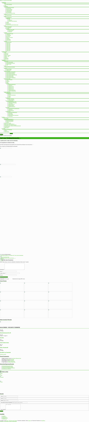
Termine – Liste (6, 56)
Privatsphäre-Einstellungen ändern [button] (7, 366)
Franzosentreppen (9, 10)
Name (1, 271)
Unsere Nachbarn (9, 4)
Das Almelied (8, 23)
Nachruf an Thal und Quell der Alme (12, 24)
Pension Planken (9, 69)
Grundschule (6, 53)
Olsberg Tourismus (11, 99)
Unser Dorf (4, 2)
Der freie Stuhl (8, 8)
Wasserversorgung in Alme (10, 13)
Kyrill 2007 (10, 31)
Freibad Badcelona (9, 79)
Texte (9, 19)
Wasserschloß (8, 40)
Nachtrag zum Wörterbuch (12, 21)
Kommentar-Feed (5, 417)
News (16, 255)
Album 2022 (8, 47)
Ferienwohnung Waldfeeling (10, 77)
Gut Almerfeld (8, 35)
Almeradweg (10, 109)
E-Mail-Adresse (3, 273)
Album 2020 (8, 45)
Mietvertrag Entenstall (9, 120)
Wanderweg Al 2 (11, 87)
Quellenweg (10, 85)
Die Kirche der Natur (10, 359)
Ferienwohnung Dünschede (10, 73)
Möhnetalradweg (11, 110)
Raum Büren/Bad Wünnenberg (13, 115)
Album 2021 (8, 46)
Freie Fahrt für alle (5, 257)
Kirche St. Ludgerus (9, 37)
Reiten (7, 82)
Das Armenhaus (8, 12)
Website (1, 275)
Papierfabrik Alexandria (10, 7)
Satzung (7, 122)
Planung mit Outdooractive (12, 112)
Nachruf (12, 360)
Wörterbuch (10, 20)
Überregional (10, 116)
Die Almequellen (9, 26)
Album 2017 (8, 43)
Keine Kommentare (20, 255)
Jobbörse (5, 130)
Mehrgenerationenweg (12, 84)
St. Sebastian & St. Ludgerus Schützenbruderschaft (12, 125)
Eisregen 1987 (10, 30)
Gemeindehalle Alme (9, 33)
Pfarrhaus (7, 38)
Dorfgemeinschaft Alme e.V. (8, 119)
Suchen (11, 133)
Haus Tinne (8, 36)
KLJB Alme (6, 54)
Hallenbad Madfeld (11, 104)
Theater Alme (6, 127)
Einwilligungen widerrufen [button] (6, 368)
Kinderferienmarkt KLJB (5, 332)
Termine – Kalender (7, 55)
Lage (5, 3)
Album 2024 (8, 49)
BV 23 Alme (6, 118)
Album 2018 (8, 44)
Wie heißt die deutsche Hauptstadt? (6, 402)
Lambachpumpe (8, 11)
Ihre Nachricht (3, 409)
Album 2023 (8, 48)
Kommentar (2, 269)
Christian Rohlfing (5, 255)
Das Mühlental (8, 27)
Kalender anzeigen (3, 354)
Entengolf (7, 81)
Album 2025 (8, 50)
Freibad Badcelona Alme (12, 101)
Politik (5, 5)
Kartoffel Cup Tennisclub (5, 352)
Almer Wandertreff (4, 347)
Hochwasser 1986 (11, 29)
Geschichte (6, 6)
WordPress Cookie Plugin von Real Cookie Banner (8, 421)
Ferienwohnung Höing (10, 76)
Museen (9, 94)
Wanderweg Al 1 (11, 86)
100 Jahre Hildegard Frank (16, 358)
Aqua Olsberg (10, 103)
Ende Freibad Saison (4, 342)
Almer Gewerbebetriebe (8, 129)
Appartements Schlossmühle (10, 72)
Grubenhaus (8, 34)
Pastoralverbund (8, 15)
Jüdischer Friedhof (9, 9)
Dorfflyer (5, 57)
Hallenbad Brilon (11, 105)
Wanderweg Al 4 (11, 89)
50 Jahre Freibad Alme (11, 361)
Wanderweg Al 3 (11, 88)
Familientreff (6, 58)
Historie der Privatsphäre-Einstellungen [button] (8, 367)
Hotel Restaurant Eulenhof (10, 63)
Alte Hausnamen (9, 17)
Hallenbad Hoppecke (11, 106)
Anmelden (3, 416)
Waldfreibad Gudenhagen (12, 102)
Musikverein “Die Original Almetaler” (10, 124)
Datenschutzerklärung (9, 121)
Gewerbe (3, 128)
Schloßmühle (8, 39)
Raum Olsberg (10, 114)
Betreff (2, 400)
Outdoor (9, 96)
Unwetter (7, 28)
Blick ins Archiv (8, 42)
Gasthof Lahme (8, 64)
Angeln (7, 80)
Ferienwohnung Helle (9, 75)
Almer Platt (8, 18)
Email (2, 398)
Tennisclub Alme (7, 126)
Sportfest (2, 337)
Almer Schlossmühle (9, 62)
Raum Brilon (10, 113)
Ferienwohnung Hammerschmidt (11, 74)
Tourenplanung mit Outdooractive (13, 108)
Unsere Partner (6, 131)
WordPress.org (4, 418)
